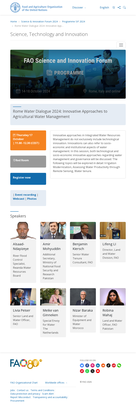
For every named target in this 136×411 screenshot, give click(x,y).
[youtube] (98, 371)
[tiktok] (108, 365)
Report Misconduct (20, 397)
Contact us (23, 390)
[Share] (117, 7)
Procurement (17, 400)
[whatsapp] (87, 371)
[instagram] (93, 365)
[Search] (123, 7)
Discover (78, 7)
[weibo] (82, 371)
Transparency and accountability (50, 397)
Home (13, 21)
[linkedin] (98, 365)
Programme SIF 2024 (73, 21)
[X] (93, 371)
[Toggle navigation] (121, 45)
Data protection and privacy (25, 393)
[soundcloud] (103, 365)
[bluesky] (82, 365)
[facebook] (87, 365)
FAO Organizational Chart (24, 382)
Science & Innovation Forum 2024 (39, 21)
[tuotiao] (114, 365)
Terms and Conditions (42, 390)
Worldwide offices (55, 382)
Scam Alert (48, 393)
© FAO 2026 (86, 381)
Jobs (12, 390)
